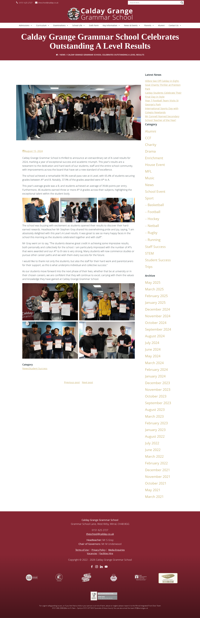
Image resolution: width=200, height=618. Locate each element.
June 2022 (153, 449)
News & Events (131, 25)
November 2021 (157, 476)
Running (154, 239)
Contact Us (174, 25)
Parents (147, 25)
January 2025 (155, 302)
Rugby (152, 232)
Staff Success (155, 246)
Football (154, 211)
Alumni (161, 25)
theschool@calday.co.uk (100, 534)
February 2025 (156, 296)
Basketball (156, 205)
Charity (150, 144)
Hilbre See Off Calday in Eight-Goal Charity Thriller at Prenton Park (163, 84)
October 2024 (155, 322)
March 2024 (154, 363)
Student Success (38, 368)
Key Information (110, 25)
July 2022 (152, 443)
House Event (155, 164)
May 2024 (152, 356)
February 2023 (156, 423)
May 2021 (152, 490)
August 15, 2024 (34, 151)
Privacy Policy (98, 549)
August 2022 (155, 436)
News (62, 54)
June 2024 (153, 349)
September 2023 (158, 403)
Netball (153, 225)
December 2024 (157, 309)
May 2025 (152, 282)
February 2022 (156, 463)
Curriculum (41, 25)
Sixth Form (94, 25)
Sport (149, 198)
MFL (148, 171)
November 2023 (157, 389)
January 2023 (155, 429)
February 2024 (156, 369)
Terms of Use (82, 549)
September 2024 (158, 329)
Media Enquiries (116, 549)
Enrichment (154, 158)
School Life (77, 25)
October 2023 (155, 396)
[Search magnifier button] (182, 2)
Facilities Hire (106, 553)
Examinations (59, 25)
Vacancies (92, 553)
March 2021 (154, 496)
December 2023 (157, 383)
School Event (155, 191)
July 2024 (152, 342)
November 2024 (157, 316)
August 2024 (155, 336)
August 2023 (155, 409)
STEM (149, 253)
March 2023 (154, 416)
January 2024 (155, 376)
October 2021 (155, 483)
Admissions (24, 25)
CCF (148, 138)
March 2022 (154, 456)
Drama (150, 151)
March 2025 (154, 289)
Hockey (153, 218)
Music (149, 178)
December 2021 (157, 470)
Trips (149, 266)
